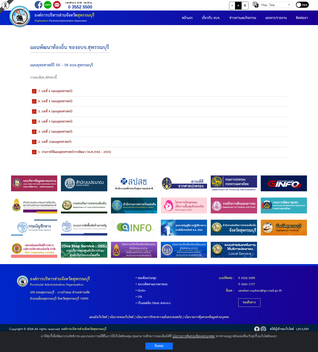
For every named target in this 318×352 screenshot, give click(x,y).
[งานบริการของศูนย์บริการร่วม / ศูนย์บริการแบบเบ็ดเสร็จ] (84, 250)
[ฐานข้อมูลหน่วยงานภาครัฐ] (284, 183)
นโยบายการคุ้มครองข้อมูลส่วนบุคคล (206, 317)
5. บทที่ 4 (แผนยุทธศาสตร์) (55, 112)
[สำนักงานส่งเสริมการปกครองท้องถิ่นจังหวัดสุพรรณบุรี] (234, 227)
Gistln (142, 291)
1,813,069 (302, 329)
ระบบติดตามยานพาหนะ (152, 284)
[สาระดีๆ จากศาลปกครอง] (184, 183)
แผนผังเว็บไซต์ (98, 317)
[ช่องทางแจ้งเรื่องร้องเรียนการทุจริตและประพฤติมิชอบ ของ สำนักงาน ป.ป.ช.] (134, 250)
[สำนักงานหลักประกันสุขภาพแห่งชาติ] (134, 183)
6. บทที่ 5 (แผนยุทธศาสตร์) (55, 101)
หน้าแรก (187, 18)
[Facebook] (38, 4)
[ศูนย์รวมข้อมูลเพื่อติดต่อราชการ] (134, 227)
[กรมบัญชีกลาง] (34, 227)
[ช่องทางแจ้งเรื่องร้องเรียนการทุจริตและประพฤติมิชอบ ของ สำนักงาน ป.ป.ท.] (184, 250)
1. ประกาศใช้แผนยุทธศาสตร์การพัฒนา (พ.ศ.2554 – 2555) (74, 152)
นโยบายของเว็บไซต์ (122, 317)
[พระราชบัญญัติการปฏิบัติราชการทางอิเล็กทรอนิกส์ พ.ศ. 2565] (184, 227)
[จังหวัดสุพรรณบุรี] (284, 227)
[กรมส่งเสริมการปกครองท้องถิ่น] (84, 205)
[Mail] (57, 4)
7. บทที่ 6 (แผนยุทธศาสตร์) (55, 91)
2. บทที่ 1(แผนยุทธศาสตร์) (55, 142)
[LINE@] (48, 4)
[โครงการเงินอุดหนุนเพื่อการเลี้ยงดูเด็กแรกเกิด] (184, 205)
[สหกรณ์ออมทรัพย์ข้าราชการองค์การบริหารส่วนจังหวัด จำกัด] (34, 250)
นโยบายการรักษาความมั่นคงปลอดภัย (159, 317)
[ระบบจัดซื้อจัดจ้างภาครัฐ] (84, 227)
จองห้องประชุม (147, 278)
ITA (140, 297)
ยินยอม (159, 346)
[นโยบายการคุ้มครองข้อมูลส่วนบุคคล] (257, 329)
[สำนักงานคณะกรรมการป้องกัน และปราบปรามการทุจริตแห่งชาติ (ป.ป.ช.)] (34, 205)
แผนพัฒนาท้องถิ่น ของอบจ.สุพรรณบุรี (69, 48)
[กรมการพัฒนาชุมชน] (284, 205)
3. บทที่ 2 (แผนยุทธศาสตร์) (55, 132)
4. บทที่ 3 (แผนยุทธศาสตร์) (55, 122)
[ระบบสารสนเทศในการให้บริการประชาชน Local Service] (234, 250)
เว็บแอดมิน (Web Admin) (154, 303)
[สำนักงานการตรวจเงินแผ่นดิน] (134, 205)
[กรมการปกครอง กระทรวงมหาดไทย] (234, 183)
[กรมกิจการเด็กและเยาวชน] (234, 205)
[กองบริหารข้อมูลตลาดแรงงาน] (34, 183)
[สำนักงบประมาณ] (84, 183)
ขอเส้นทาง (249, 302)
